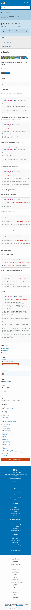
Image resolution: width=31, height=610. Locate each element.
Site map (23, 607)
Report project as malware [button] (15, 460)
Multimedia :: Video (8, 450)
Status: (15, 478)
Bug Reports (6, 348)
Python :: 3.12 (6, 444)
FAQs (15, 499)
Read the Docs (6, 353)
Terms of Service (14, 538)
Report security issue (15, 540)
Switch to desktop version (15, 550)
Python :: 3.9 (6, 439)
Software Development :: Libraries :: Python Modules (15, 452)
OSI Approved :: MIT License (9, 421)
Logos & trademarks (15, 513)
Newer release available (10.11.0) (10, 364)
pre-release (11, 16)
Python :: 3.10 (6, 441)
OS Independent (7, 430)
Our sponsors (15, 515)
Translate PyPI (15, 527)
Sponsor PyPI (15, 528)
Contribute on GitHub (15, 525)
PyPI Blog (15, 507)
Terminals (5, 453)
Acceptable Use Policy (15, 546)
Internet (5, 449)
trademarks (7, 605)
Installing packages (15, 492)
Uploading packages (15, 494)
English (5, 426)
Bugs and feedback (15, 523)
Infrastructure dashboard (14, 509)
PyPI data (4, 359)
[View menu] (24, 2)
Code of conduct (14, 542)
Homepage (5, 350)
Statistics (16, 511)
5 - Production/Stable (8, 408)
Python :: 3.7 (6, 436)
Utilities (5, 455)
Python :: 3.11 (6, 443)
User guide (15, 496)
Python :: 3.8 (6, 438)
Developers (6, 417)
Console (5, 413)
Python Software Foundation (17, 605)
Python (5, 434)
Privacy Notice (15, 544)
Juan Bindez (8, 381)
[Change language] (28, 2)
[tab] (15, 38)
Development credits (14, 530)
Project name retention (15, 498)
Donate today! (15, 481)
